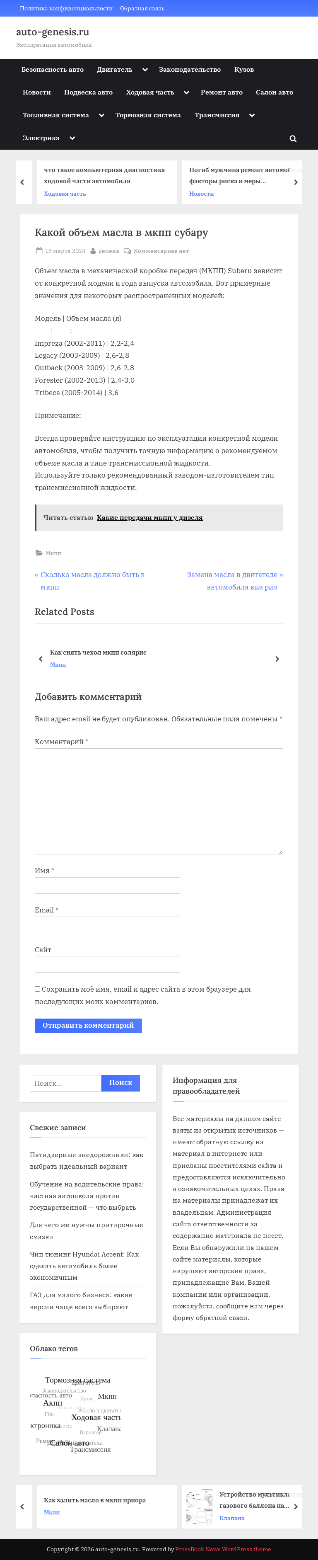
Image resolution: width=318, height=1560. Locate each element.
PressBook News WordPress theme (223, 1549)
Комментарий (62, 741)
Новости (37, 91)
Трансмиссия (217, 114)
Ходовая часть (150, 91)
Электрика (41, 137)
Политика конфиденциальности (66, 8)
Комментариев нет (161, 251)
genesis (109, 250)
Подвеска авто (88, 91)
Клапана (221, 1518)
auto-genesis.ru (52, 31)
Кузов (244, 69)
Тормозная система (148, 114)
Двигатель (114, 69)
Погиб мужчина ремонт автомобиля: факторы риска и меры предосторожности (237, 176)
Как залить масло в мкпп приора (84, 1500)
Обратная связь (142, 8)
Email (47, 910)
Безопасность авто (53, 69)
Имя (45, 870)
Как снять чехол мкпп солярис (98, 652)
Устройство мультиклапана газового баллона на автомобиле (252, 1500)
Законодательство (190, 69)
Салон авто (274, 91)
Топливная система (56, 114)
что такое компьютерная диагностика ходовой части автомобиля (94, 175)
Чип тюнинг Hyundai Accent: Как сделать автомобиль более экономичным (84, 1265)
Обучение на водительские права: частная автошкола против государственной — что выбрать (87, 1195)
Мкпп (53, 553)
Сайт (43, 949)
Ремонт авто (222, 91)
